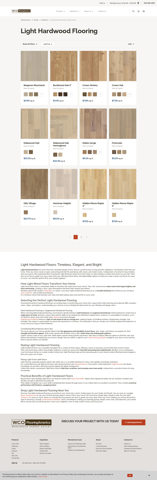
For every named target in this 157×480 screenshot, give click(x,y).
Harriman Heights (62, 203)
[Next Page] (87, 237)
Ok (130, 475)
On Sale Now (15, 458)
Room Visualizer (44, 443)
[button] (133, 11)
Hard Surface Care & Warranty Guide (77, 447)
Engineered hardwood (29, 319)
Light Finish (46, 44)
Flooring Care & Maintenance (76, 450)
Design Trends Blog (45, 448)
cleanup (56, 317)
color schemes (26, 293)
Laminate (14, 451)
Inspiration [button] (73, 11)
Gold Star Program (101, 451)
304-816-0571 (149, 3)
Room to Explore (44, 446)
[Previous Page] (70, 237)
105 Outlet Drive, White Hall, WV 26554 (34, 463)
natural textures (81, 364)
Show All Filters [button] (29, 44)
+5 (129, 94)
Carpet (14, 448)
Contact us (25, 397)
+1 (41, 94)
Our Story (98, 443)
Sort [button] (130, 44)
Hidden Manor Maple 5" (122, 204)
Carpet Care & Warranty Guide (77, 443)
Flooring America (26, 20)
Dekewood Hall (31, 143)
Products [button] (59, 11)
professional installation (51, 399)
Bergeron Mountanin (34, 85)
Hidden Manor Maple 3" (93, 204)
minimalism (48, 291)
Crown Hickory (90, 85)
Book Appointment (134, 422)
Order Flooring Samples (131, 446)
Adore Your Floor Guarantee (104, 448)
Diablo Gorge (89, 143)
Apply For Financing (130, 451)
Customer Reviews (101, 446)
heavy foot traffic (77, 379)
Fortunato (117, 143)
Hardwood (45, 20)
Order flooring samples (97, 338)
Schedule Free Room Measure (132, 448)
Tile (13, 453)
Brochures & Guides (45, 453)
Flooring (36, 20)
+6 (100, 152)
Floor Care (15, 455)
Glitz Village (30, 203)
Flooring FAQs (44, 451)
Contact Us (102, 11)
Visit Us (102, 3)
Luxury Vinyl (15, 443)
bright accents (117, 364)
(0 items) (143, 11)
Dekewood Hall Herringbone (61, 144)
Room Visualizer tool (29, 395)
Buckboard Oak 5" (62, 85)
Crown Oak (117, 85)
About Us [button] (87, 11)
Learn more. (42, 476)
